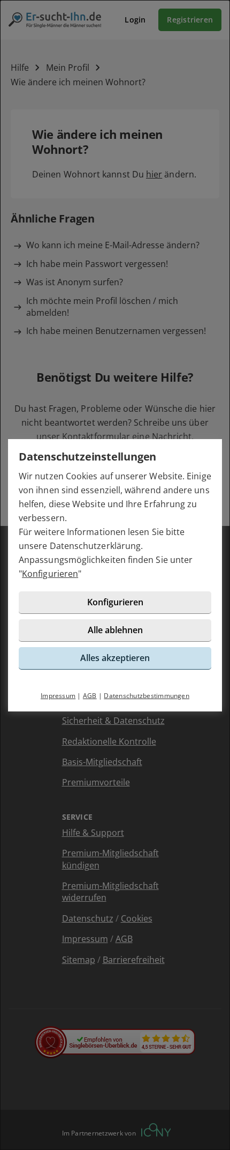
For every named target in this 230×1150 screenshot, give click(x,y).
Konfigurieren (50, 574)
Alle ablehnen (115, 630)
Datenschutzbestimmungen (146, 695)
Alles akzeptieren (115, 658)
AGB (90, 695)
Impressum (58, 695)
